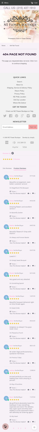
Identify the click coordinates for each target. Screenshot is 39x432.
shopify (32, 137)
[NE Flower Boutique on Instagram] (28, 116)
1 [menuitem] (18, 428)
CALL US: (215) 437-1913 (19, 8)
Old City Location (19, 100)
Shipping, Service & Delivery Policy (19, 88)
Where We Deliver (19, 103)
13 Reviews (16, 159)
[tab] (7, 168)
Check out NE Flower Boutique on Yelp (19, 111)
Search (19, 81)
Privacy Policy (19, 93)
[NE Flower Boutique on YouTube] (34, 116)
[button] (14, 191)
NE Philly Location (19, 97)
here (35, 61)
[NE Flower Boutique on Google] (22, 116)
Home (3, 45)
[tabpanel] (19, 300)
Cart (35, 3)
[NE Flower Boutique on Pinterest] (16, 116)
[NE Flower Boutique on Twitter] (4, 116)
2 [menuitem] (20, 428)
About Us (19, 84)
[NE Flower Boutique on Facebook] (10, 116)
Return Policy (19, 91)
